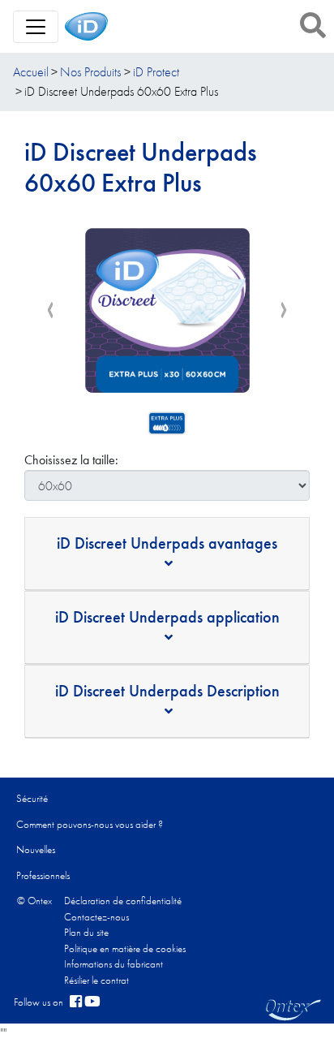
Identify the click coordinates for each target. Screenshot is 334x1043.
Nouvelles (35, 849)
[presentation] (50, 310)
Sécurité (32, 798)
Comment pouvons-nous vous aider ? (89, 824)
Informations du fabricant (113, 964)
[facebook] (76, 1002)
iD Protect (156, 71)
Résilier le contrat (96, 980)
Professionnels (43, 875)
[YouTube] (92, 1002)
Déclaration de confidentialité (123, 900)
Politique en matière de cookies (125, 948)
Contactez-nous (96, 917)
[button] (313, 25)
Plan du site (86, 932)
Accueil (31, 71)
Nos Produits (90, 71)
